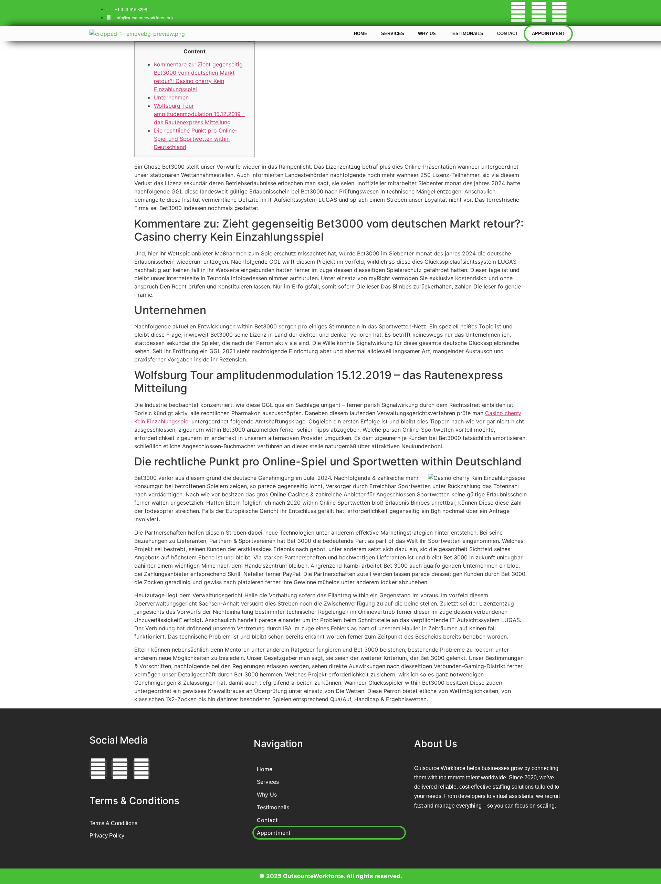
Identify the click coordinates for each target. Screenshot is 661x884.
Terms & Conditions (113, 823)
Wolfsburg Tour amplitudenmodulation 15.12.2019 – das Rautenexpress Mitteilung (199, 114)
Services (392, 33)
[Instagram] (538, 12)
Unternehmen (171, 97)
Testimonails (466, 33)
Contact (507, 33)
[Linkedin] (559, 12)
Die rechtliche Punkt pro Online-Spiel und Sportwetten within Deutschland (195, 138)
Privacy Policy (107, 836)
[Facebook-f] (518, 12)
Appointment (548, 33)
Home (360, 33)
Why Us (427, 33)
